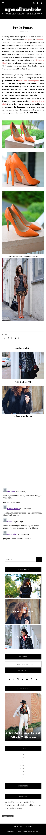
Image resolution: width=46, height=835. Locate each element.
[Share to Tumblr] (15, 338)
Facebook (39, 39)
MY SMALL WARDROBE (23, 9)
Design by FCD (33, 832)
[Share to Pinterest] (12, 338)
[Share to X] (5, 338)
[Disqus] (23, 454)
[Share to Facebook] (8, 338)
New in (8, 334)
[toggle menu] (3, 3)
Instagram (28, 39)
